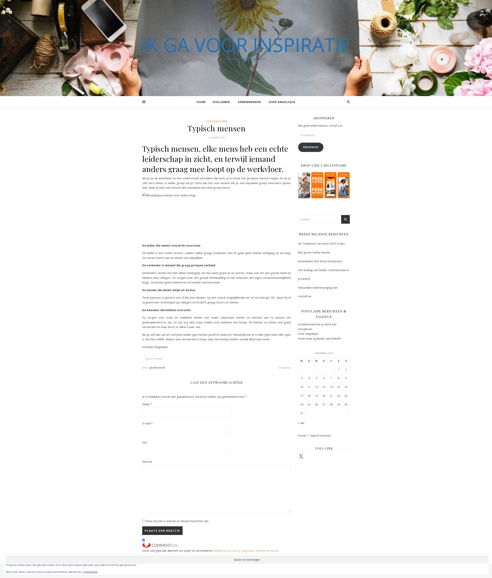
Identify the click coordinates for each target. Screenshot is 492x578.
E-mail (147, 423)
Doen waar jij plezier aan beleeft (319, 338)
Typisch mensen (153, 358)
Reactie (147, 461)
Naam (147, 404)
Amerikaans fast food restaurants (320, 261)
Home (201, 102)
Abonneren (310, 147)
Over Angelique (282, 102)
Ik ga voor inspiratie (246, 44)
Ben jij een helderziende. (314, 252)
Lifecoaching (216, 121)
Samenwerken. (250, 102)
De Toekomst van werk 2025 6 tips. (321, 243)
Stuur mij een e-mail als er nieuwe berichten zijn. (177, 521)
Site (144, 442)
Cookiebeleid (90, 572)
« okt (301, 423)
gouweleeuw (157, 367)
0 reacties (285, 368)
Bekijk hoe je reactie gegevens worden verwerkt (246, 550)
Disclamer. (222, 102)
